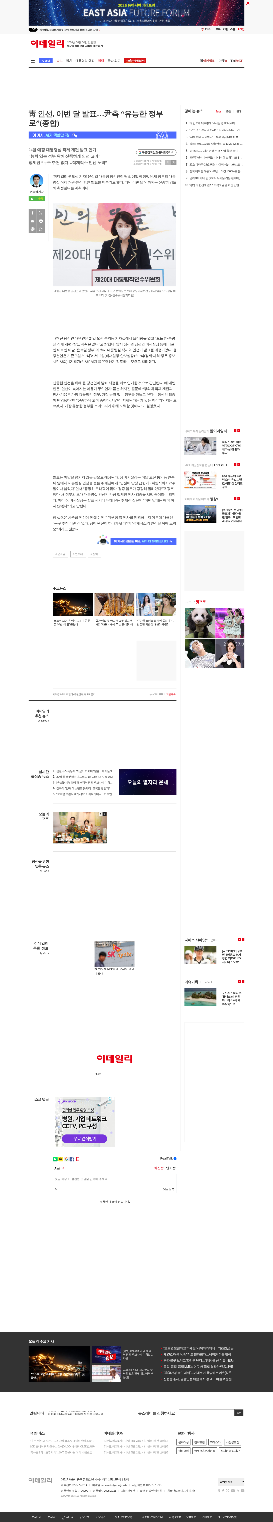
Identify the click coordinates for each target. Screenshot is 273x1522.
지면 (225, 29)
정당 (101, 60)
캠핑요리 (183, 1450)
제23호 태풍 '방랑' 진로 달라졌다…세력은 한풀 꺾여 (195, 1354)
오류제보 (191, 1517)
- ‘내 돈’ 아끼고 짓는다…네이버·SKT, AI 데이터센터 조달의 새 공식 (63, 1440)
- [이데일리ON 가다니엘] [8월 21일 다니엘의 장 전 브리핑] (135, 1452)
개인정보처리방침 (226, 1517)
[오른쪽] (105, 814)
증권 (228, 111)
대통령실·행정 (85, 60)
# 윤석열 (60, 554)
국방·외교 (114, 60)
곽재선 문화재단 (230, 1450)
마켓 (223, 60)
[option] (104, 30)
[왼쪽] (101, 814)
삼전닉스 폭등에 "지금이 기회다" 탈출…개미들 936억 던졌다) (89, 771)
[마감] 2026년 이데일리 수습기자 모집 (69, 1412)
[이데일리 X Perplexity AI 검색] (102, 135)
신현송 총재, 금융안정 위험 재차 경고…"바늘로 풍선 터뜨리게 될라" (206, 1379)
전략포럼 (199, 1442)
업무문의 (84, 1517)
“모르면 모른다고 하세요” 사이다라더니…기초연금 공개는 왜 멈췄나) (94, 794)
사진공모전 (232, 1442)
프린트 (41, 221)
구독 (218, 29)
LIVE (33, 29)
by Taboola (43, 720)
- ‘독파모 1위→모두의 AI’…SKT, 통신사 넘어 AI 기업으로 (60, 1452)
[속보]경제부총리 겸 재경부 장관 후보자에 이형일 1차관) (87, 782)
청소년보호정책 (123, 1517)
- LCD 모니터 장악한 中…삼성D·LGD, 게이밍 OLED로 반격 (62, 1446)
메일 (33, 221)
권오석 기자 (37, 191)
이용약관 (100, 1517)
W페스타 (215, 1442)
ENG (207, 29)
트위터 (41, 213)
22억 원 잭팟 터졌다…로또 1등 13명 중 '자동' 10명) (83, 776)
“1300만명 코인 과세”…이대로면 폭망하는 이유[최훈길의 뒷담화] (204, 1372)
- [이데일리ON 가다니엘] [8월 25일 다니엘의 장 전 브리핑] (135, 1440)
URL (41, 229)
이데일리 (67, 44)
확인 (239, 1412)
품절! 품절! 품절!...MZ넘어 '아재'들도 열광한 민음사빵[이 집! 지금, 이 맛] (207, 1366)
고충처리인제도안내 (152, 1517)
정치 (69, 60)
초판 (232, 29)
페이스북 (33, 213)
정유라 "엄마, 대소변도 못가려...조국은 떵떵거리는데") (85, 788)
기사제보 (207, 1517)
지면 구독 (170, 694)
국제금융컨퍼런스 (204, 1450)
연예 (238, 111)
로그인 (240, 29)
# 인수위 (78, 554)
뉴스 (218, 111)
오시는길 (68, 1517)
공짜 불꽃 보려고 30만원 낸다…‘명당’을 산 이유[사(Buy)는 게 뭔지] (204, 1360)
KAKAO (33, 229)
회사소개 (36, 1517)
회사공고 (52, 1517)
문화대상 (183, 1442)
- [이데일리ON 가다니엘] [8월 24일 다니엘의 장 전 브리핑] (135, 1446)
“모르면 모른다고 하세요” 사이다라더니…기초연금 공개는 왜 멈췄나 (206, 1348)
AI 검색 (46, 60)
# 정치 (94, 554)
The (236, 60)
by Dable (44, 871)
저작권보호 (175, 1517)
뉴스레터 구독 (156, 694)
